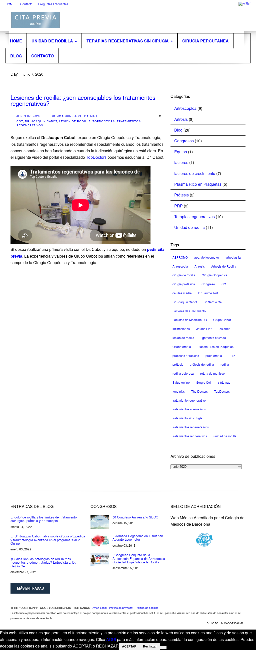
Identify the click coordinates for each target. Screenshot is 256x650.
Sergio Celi (204, 382)
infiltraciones (181, 328)
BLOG (16, 56)
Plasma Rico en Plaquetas (198, 184)
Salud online (181, 382)
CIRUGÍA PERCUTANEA (205, 41)
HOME (10, 4)
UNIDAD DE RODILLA (54, 41)
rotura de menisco (212, 373)
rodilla (224, 364)
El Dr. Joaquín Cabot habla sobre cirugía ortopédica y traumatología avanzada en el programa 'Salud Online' (47, 540)
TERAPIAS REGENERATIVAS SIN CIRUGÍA (129, 41)
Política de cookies (147, 608)
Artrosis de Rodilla (223, 266)
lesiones (224, 328)
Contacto (26, 4)
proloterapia (214, 355)
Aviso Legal (99, 608)
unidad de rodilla (225, 436)
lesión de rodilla (74, 121)
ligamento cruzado (213, 337)
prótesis (177, 364)
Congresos (184, 141)
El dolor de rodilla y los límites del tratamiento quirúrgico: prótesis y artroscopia (43, 519)
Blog (178, 130)
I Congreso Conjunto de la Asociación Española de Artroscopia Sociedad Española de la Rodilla (138, 558)
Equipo (180, 152)
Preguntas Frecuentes (53, 4)
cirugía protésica (183, 284)
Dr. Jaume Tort (208, 293)
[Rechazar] (163, 647)
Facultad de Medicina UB (189, 320)
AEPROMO (180, 257)
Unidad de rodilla (189, 227)
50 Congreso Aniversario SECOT (136, 517)
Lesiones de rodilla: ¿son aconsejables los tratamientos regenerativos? (83, 100)
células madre (182, 293)
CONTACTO (42, 56)
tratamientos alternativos (189, 409)
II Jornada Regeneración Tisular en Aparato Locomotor (137, 537)
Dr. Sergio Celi (213, 302)
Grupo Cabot (222, 320)
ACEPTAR (129, 646)
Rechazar (150, 646)
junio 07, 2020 (28, 116)
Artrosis (181, 119)
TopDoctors (103, 121)
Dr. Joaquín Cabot (41, 121)
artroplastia (233, 257)
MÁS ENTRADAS (30, 588)
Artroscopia (180, 266)
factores (181, 162)
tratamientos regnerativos (189, 436)
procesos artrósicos (185, 355)
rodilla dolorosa (183, 373)
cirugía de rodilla (183, 275)
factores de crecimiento (194, 173)
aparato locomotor (206, 257)
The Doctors (199, 391)
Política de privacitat (121, 608)
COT (19, 121)
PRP (178, 206)
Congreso (208, 284)
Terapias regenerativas (194, 216)
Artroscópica (185, 108)
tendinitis (178, 391)
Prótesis (181, 195)
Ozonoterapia (181, 346)
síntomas (224, 382)
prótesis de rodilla (202, 364)
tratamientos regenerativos (190, 427)
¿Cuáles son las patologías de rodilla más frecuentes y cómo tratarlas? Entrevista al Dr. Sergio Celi (43, 562)
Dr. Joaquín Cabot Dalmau (74, 116)
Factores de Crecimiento (189, 311)
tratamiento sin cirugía (187, 418)
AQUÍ (111, 639)
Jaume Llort (204, 328)
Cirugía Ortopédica (215, 275)
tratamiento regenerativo (189, 400)
